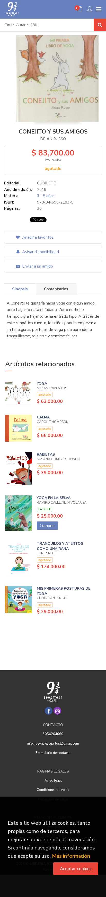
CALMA (43, 417)
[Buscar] (100, 25)
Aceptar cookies (76, 869)
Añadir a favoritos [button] (37, 237)
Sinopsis (20, 289)
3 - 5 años (46, 195)
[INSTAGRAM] (57, 711)
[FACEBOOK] (48, 711)
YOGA (42, 383)
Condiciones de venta (53, 789)
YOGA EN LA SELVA (53, 497)
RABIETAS (46, 454)
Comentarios (56, 289)
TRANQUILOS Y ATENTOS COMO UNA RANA (60, 546)
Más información (71, 856)
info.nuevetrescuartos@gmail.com (53, 743)
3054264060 (53, 734)
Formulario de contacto (53, 753)
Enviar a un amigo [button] (37, 266)
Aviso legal (53, 780)
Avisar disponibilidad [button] (40, 252)
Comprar (47, 525)
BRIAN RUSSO (53, 139)
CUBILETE (46, 183)
